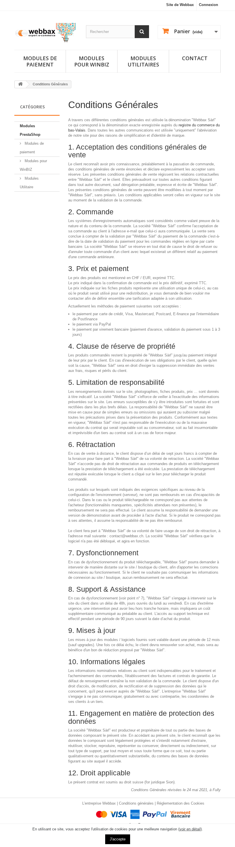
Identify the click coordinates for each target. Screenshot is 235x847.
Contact (194, 58)
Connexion (208, 5)
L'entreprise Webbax (99, 803)
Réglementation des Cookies (180, 803)
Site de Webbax (180, 5)
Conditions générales (136, 803)
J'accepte (118, 839)
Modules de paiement (40, 61)
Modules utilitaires (143, 61)
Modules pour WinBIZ (33, 165)
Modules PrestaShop (30, 130)
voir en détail (190, 829)
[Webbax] (45, 32)
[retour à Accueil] (20, 84)
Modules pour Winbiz (91, 61)
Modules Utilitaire (29, 182)
